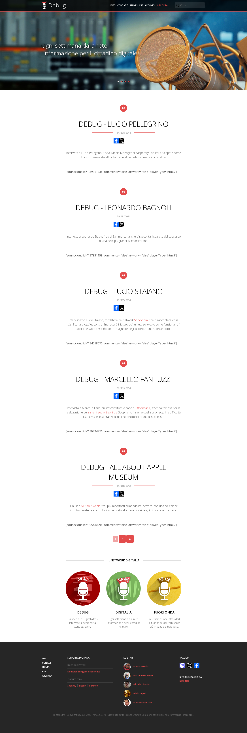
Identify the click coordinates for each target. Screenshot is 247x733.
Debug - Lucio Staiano (123, 291)
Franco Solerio (140, 666)
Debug (57, 5)
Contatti (122, 5)
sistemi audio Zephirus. (103, 412)
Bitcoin (82, 685)
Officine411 (143, 408)
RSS (141, 5)
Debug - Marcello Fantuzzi (123, 379)
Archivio (150, 5)
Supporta (162, 5)
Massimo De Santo (143, 675)
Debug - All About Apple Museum (123, 472)
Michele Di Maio (141, 684)
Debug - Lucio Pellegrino (123, 124)
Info (113, 5)
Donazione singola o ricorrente (83, 671)
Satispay (71, 685)
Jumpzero (184, 680)
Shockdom (141, 320)
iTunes (134, 5)
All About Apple (90, 506)
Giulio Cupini (139, 693)
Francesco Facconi (142, 702)
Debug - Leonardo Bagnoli (123, 207)
